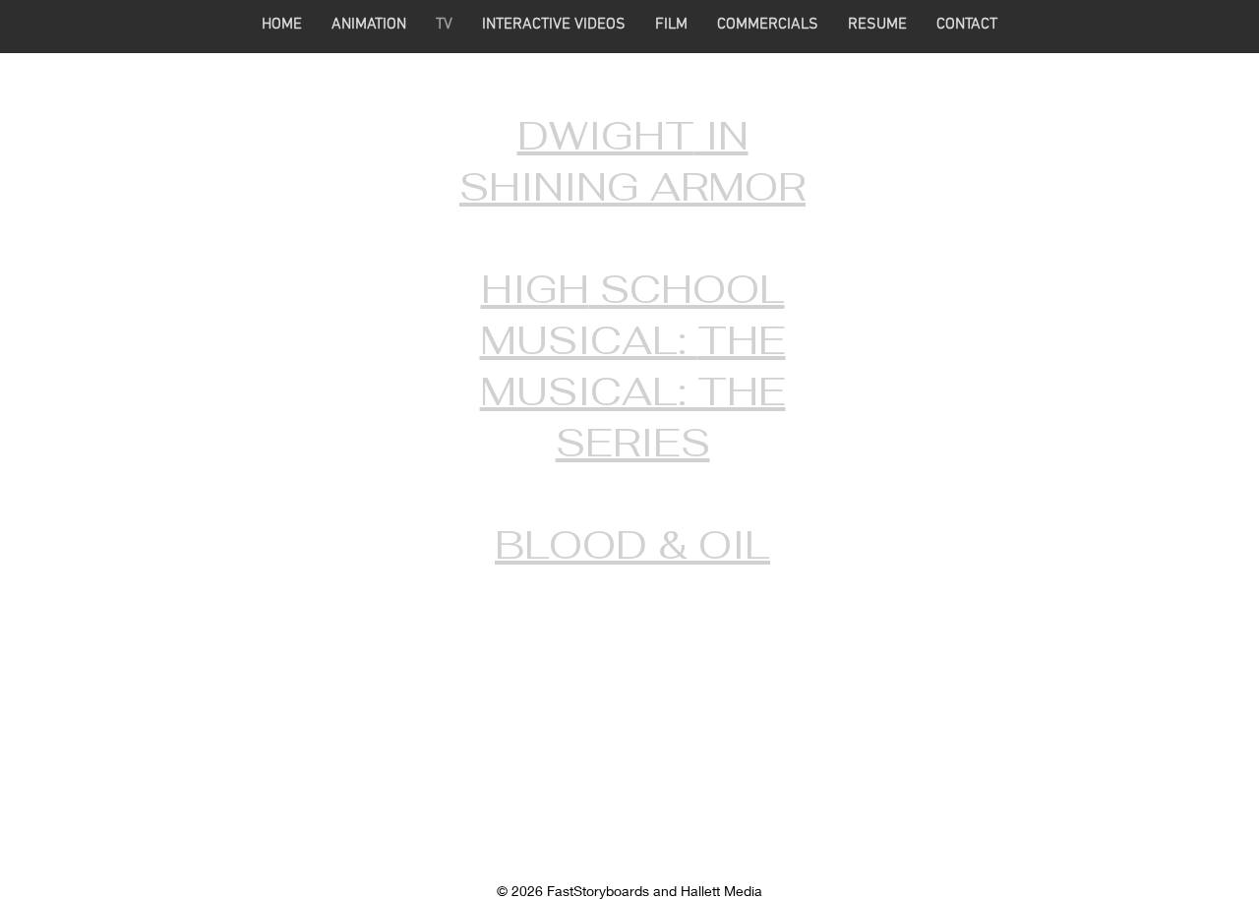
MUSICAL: (588, 340)
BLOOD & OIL (632, 544)
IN (721, 135)
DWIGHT (605, 135)
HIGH (535, 289)
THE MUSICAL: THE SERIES (633, 391)
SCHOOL (687, 289)
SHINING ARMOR (632, 186)
